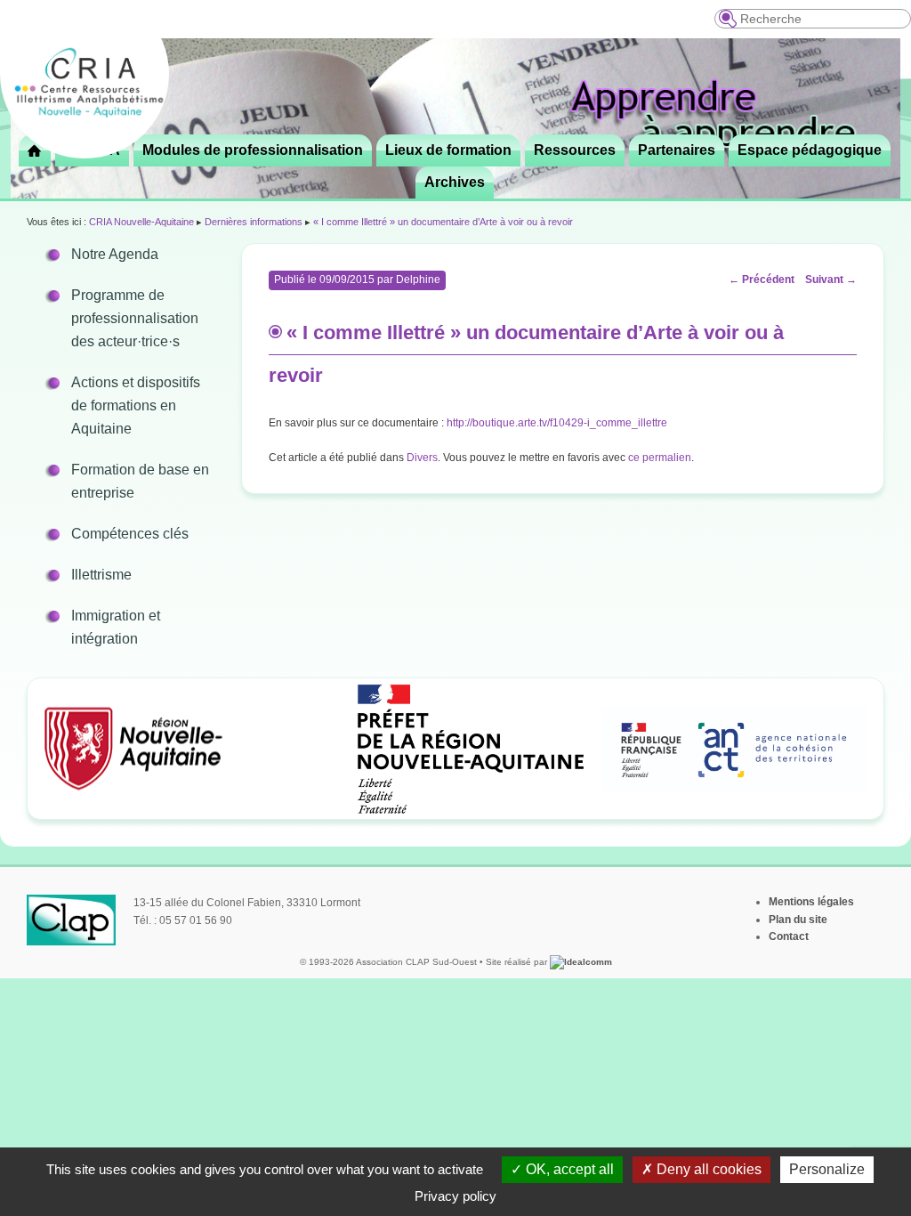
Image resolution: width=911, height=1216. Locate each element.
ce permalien (659, 457)
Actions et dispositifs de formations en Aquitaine (135, 405)
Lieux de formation (448, 150)
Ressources (575, 150)
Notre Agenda (114, 254)
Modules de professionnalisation (252, 150)
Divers (422, 457)
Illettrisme (101, 574)
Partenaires (676, 150)
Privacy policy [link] (455, 1196)
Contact (789, 936)
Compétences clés (130, 533)
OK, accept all (568, 1169)
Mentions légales (811, 902)
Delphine (418, 279)
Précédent (761, 279)
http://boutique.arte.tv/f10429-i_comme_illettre (557, 423)
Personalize (827, 1169)
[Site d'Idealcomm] (581, 962)
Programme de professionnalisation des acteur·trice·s (134, 318)
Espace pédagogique (810, 150)
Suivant (831, 279)
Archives (454, 182)
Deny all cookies (707, 1169)
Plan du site (798, 919)
